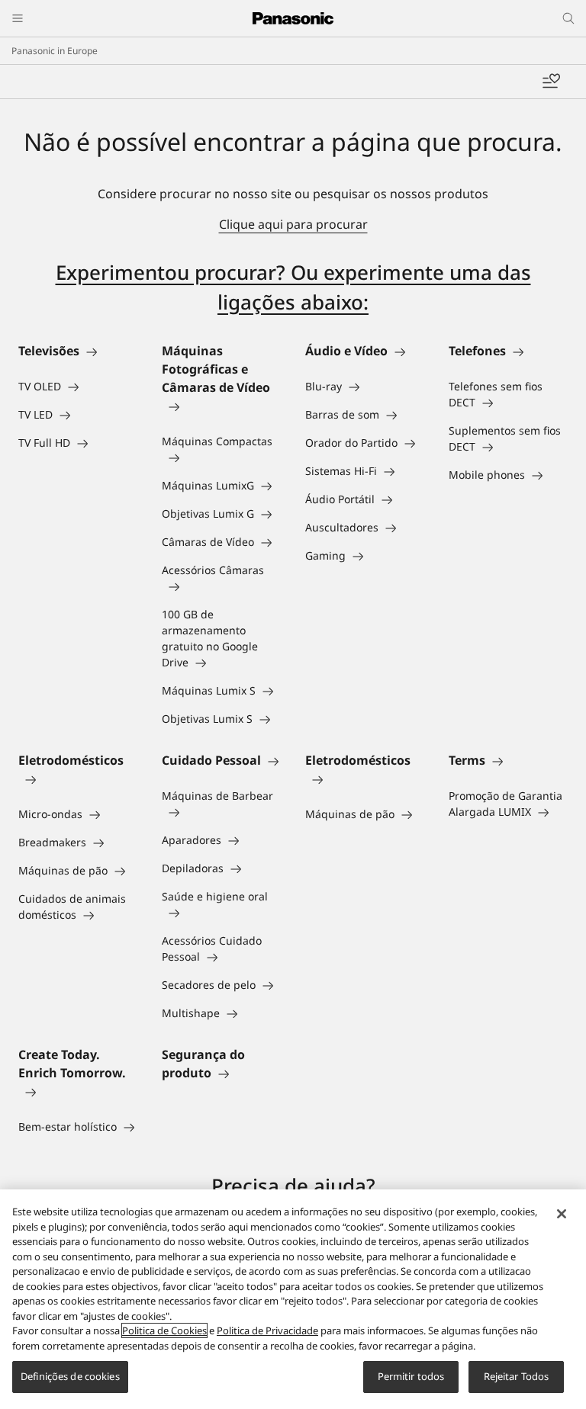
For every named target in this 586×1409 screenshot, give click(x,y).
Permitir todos (411, 1376)
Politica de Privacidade (267, 1330)
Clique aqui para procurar (293, 224)
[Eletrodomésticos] (77, 778)
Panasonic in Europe (54, 50)
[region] (293, 1299)
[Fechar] (561, 1214)
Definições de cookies (70, 1376)
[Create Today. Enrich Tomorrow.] (77, 1091)
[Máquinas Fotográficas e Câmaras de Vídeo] (221, 405)
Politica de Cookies (164, 1330)
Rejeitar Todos (516, 1376)
